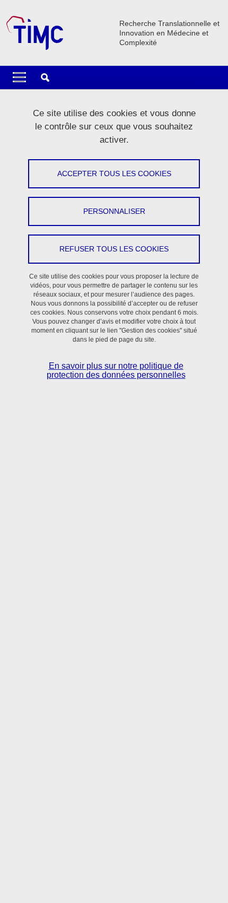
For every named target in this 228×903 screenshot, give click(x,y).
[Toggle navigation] (19, 77)
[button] (45, 77)
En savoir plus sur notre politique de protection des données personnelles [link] (116, 370)
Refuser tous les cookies (114, 249)
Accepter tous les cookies (114, 173)
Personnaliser (114, 211)
